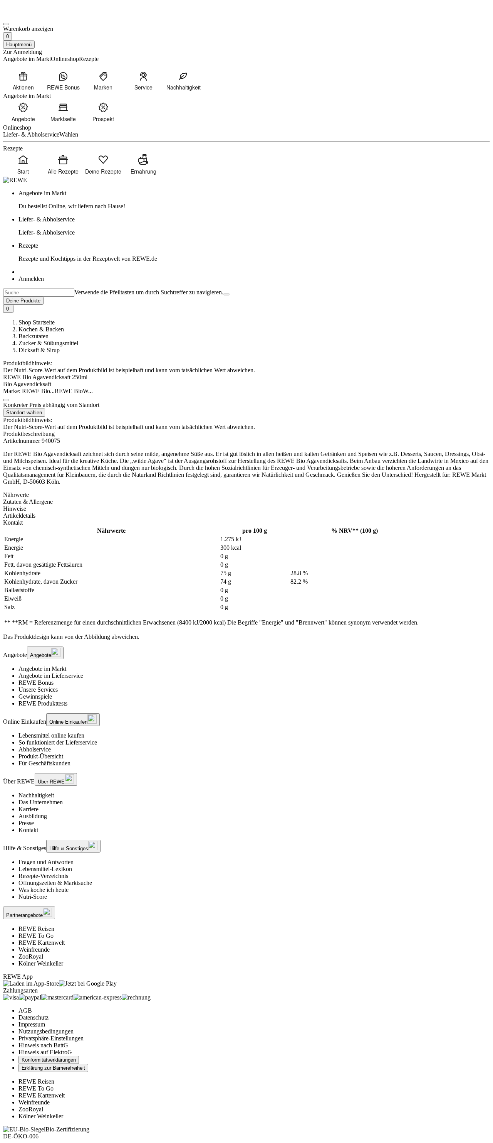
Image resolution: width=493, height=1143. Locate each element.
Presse (26, 823)
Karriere (28, 809)
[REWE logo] (15, 180)
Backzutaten (33, 336)
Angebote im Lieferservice (50, 675)
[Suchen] (226, 294)
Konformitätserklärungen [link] (49, 1060)
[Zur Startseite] (29, 15)
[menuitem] (23, 81)
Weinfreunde (34, 949)
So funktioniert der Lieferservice (57, 742)
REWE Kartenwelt (41, 942)
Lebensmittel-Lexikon (45, 869)
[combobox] (38, 293)
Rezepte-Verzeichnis (43, 876)
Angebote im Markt (42, 668)
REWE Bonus (36, 682)
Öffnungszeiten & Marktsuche (55, 883)
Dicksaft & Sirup (39, 350)
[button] (6, 400)
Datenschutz (33, 1017)
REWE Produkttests (42, 703)
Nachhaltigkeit (36, 795)
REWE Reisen (36, 928)
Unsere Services (38, 689)
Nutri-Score (32, 896)
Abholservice (34, 749)
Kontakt (28, 830)
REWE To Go (36, 935)
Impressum (31, 1024)
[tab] (246, 494)
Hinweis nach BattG (43, 1045)
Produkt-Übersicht (40, 756)
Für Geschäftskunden (44, 763)
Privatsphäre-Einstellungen (51, 1038)
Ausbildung (32, 816)
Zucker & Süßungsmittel (48, 343)
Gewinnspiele (35, 696)
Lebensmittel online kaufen (51, 735)
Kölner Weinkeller (40, 963)
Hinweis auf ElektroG (45, 1052)
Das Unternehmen (40, 802)
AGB (25, 1010)
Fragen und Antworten (46, 862)
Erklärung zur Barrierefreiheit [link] (53, 1068)
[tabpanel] (246, 576)
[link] (254, 200)
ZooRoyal (30, 956)
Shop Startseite (36, 322)
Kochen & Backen (41, 329)
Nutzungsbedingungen (46, 1031)
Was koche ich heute (43, 889)
